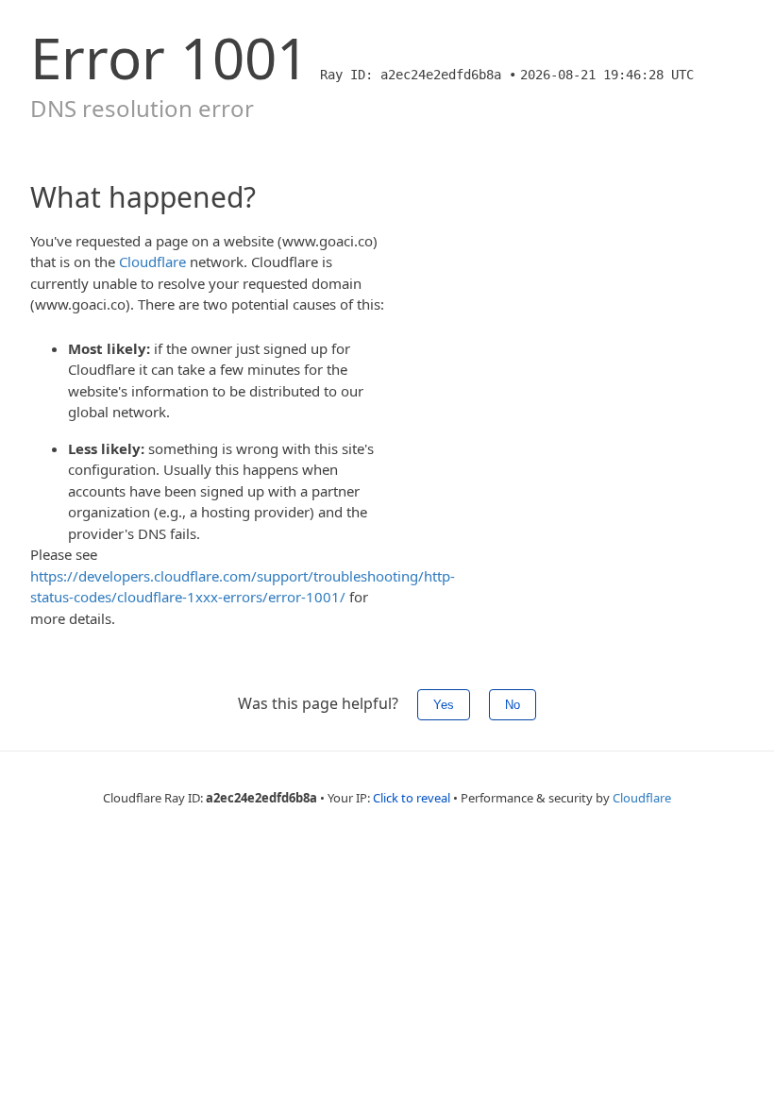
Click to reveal (411, 797)
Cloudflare (152, 261)
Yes (443, 705)
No (512, 705)
